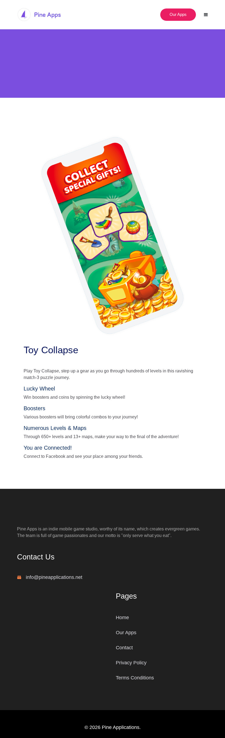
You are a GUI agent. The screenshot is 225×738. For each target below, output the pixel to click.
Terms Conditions (135, 677)
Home (122, 617)
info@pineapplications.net (54, 577)
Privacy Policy (131, 662)
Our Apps (178, 14)
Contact (124, 647)
